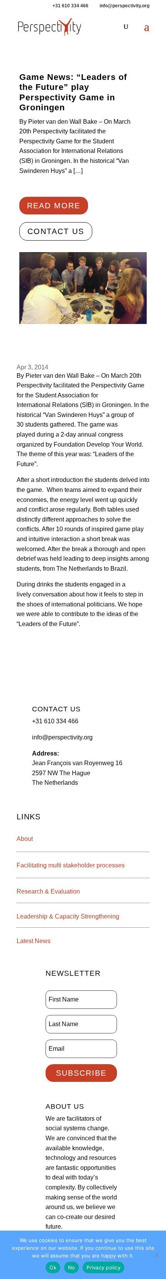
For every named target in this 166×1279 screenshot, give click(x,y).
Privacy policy (103, 1267)
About (25, 839)
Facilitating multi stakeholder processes (71, 865)
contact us (55, 231)
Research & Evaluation (48, 891)
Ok (52, 1267)
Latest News (34, 941)
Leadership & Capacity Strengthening (68, 916)
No (71, 1267)
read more (53, 205)
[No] (156, 1255)
